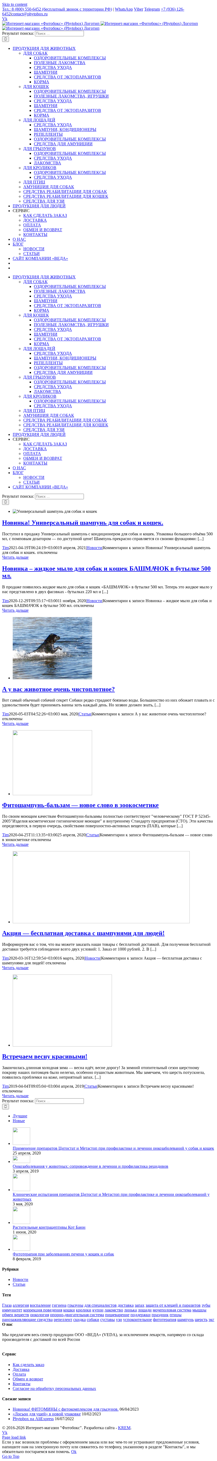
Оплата (19, 1374)
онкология (39, 1315)
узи (119, 1319)
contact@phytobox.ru (29, 14)
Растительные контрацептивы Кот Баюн (49, 1227)
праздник (160, 1315)
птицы (176, 1315)
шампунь (185, 1319)
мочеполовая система (172, 1310)
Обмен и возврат (28, 1379)
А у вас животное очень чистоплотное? (58, 689)
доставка (126, 1305)
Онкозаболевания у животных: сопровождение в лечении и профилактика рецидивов (90, 1166)
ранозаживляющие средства (27, 1319)
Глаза (7, 1305)
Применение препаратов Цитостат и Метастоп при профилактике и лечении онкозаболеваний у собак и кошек (113, 1148)
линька (130, 1310)
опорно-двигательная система (77, 1315)
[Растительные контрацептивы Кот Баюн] (21, 1222)
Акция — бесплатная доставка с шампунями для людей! (83, 933)
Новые (19, 1120)
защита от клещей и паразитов (173, 1305)
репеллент (63, 1319)
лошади (145, 1310)
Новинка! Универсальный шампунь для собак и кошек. (82, 522)
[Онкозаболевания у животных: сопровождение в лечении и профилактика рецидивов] (21, 1161)
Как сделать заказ (28, 1364)
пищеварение (117, 1315)
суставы (107, 1319)
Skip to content (14, 4)
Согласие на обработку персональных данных (54, 1388)
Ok (73, 1451)
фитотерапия (164, 1319)
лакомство (114, 1310)
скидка (79, 1319)
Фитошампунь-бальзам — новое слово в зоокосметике (80, 805)
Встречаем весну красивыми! (44, 1056)
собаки (93, 1319)
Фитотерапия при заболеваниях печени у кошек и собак (63, 1254)
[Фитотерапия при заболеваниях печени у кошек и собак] (21, 1249)
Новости (94, 547)
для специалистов (100, 1305)
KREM (124, 1427)
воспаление (40, 1305)
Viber (138, 9)
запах (139, 1305)
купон (97, 1310)
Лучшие (20, 1116)
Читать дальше (15, 557)
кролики (83, 1310)
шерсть (201, 1319)
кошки (69, 1310)
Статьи (85, 714)
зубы (206, 1305)
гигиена (59, 1305)
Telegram (152, 9)
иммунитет (12, 1310)
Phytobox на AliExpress (33, 1418)
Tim (5, 547)
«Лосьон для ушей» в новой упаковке (47, 1414)
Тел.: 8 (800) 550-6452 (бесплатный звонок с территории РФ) (57, 9)
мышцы (199, 1310)
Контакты (21, 1383)
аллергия (21, 1305)
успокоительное (137, 1319)
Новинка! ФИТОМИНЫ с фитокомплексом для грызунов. (66, 1409)
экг (211, 1319)
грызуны (75, 1305)
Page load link (14, 1437)
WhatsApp (124, 9)
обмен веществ (15, 1315)
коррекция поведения (42, 1310)
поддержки (140, 1315)
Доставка (21, 1369)
